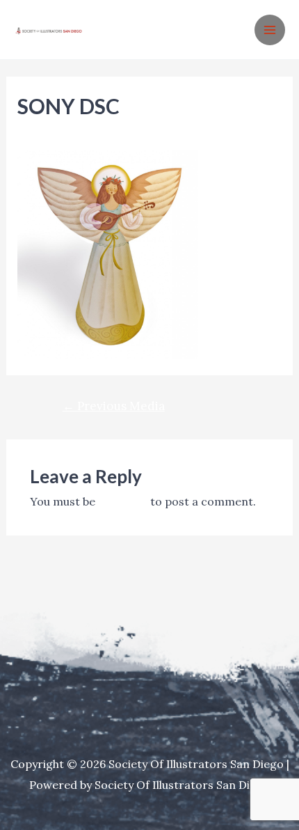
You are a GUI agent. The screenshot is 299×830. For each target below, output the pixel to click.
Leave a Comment (65, 130)
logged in (122, 501)
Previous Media (114, 406)
